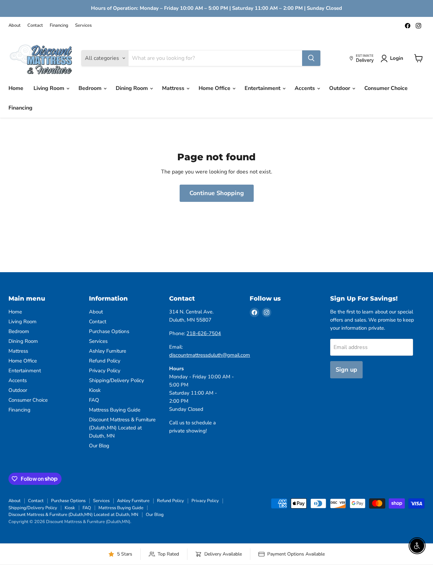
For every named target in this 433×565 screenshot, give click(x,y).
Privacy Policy (104, 370)
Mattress (174, 88)
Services (83, 25)
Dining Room (132, 88)
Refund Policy (104, 360)
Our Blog (99, 445)
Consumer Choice (386, 88)
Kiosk (95, 390)
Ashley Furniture (107, 351)
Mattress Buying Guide (114, 409)
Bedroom (90, 88)
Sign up (346, 370)
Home (15, 88)
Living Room (49, 88)
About (14, 25)
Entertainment (263, 88)
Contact (35, 25)
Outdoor (340, 88)
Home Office (215, 88)
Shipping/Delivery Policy (116, 380)
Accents (305, 88)
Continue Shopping (216, 193)
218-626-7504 (203, 333)
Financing (59, 25)
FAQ (94, 400)
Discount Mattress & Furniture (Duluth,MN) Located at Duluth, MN (122, 427)
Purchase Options (109, 331)
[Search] (311, 58)
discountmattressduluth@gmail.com (209, 355)
